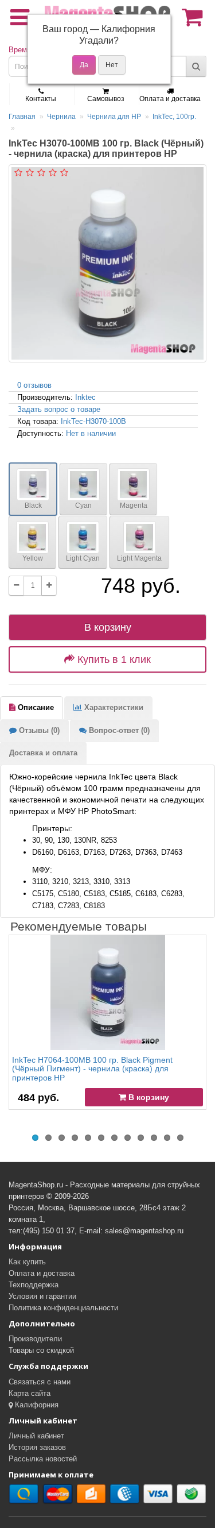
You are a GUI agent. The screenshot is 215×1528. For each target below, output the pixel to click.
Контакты (40, 99)
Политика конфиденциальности (63, 1307)
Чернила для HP (114, 117)
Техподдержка (33, 1284)
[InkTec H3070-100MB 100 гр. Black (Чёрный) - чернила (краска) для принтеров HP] (107, 263)
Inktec (85, 397)
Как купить (27, 1261)
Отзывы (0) (38, 730)
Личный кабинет (36, 1435)
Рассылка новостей (43, 1458)
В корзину (107, 627)
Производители (35, 1338)
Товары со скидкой (41, 1350)
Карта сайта (29, 1393)
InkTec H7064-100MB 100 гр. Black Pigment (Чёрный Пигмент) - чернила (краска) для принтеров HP (92, 1068)
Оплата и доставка (170, 99)
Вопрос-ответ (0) (118, 730)
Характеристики (112, 707)
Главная (22, 117)
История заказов (37, 1447)
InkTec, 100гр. (174, 117)
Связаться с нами (40, 1381)
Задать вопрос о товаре (58, 409)
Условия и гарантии (42, 1296)
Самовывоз (105, 99)
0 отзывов (34, 385)
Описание (34, 707)
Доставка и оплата (43, 752)
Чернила (61, 117)
